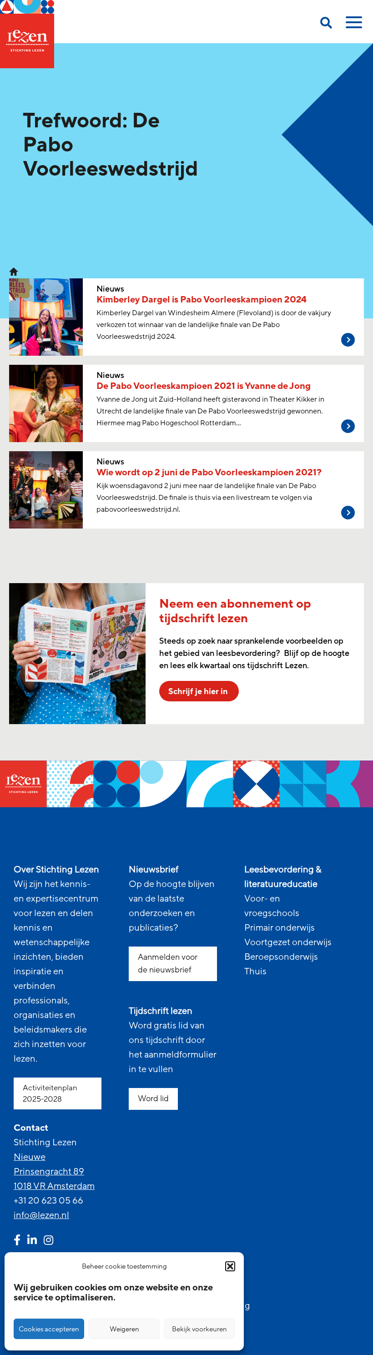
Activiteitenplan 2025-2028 (50, 1093)
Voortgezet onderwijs (288, 942)
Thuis (255, 971)
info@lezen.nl (41, 1215)
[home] (27, 34)
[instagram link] (48, 1241)
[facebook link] (17, 1241)
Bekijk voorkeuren (199, 1329)
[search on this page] (326, 24)
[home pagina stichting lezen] (13, 271)
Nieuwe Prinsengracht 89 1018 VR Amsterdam (54, 1171)
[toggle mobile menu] (352, 25)
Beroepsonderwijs (281, 957)
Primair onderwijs (279, 928)
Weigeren (124, 1329)
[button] (230, 1266)
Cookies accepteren (49, 1329)
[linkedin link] (32, 1241)
